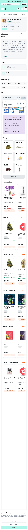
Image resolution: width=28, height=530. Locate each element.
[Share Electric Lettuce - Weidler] (12, 29)
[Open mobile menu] (2, 9)
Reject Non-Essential (14, 524)
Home (4, 14)
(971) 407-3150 (13, 26)
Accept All (14, 527)
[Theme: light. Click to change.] (22, 9)
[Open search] (18, 9)
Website (19, 26)
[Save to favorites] (8, 29)
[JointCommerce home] (5, 9)
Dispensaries (9, 14)
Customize (14, 521)
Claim (4, 29)
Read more (5, 56)
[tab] (4, 33)
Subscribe (24, 4)
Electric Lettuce (11, 24)
